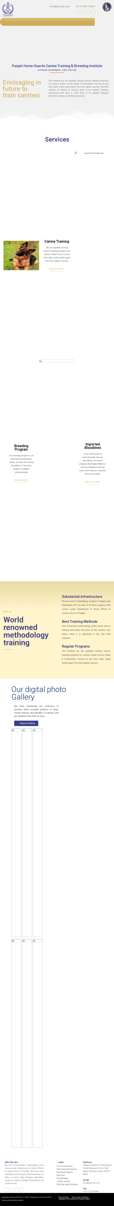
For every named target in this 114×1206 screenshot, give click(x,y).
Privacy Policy (63, 1197)
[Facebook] (78, 11)
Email (86, 1180)
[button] (57, 269)
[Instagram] (83, 11)
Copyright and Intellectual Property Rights (74, 1199)
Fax (85, 1188)
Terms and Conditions (80, 1197)
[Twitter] (93, 11)
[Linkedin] (88, 11)
